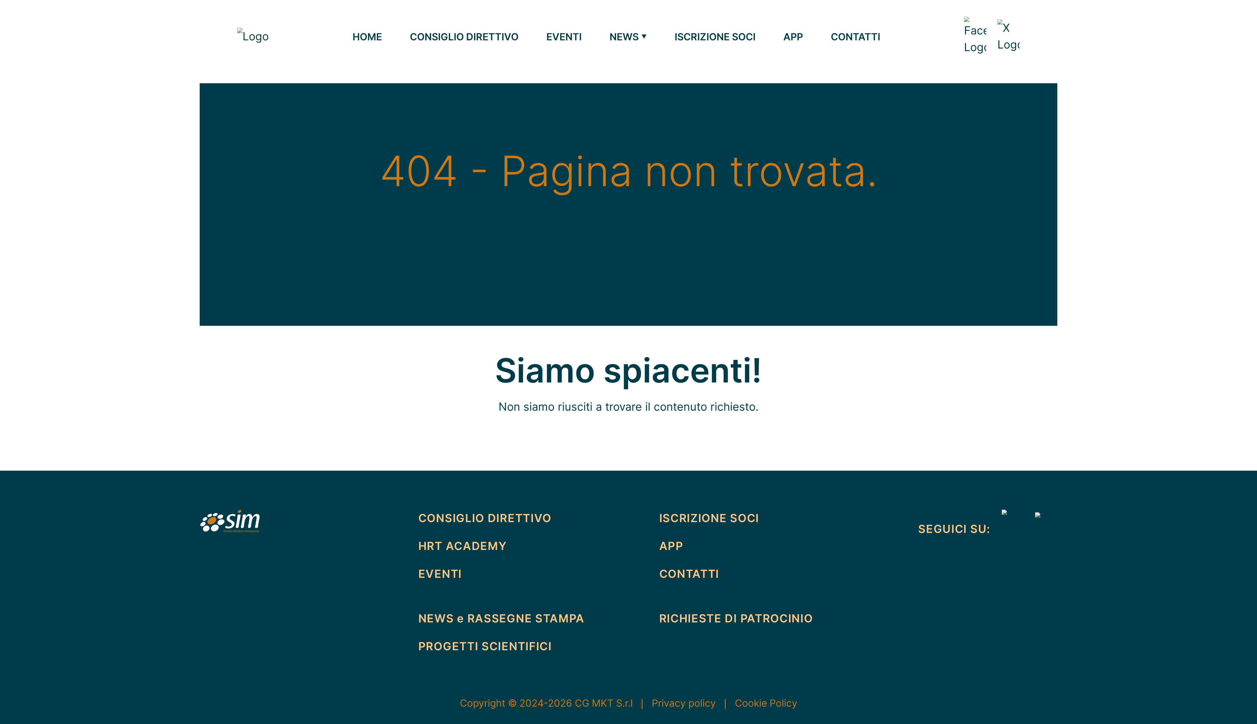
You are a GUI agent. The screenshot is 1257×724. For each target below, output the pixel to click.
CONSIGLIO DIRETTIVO (464, 37)
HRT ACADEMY (462, 546)
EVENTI (564, 37)
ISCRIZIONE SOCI (715, 37)
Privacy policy (691, 703)
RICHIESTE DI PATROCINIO (736, 618)
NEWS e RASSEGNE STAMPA (501, 618)
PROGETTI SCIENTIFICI (485, 646)
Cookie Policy (766, 703)
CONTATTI (855, 37)
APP (793, 37)
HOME (367, 37)
